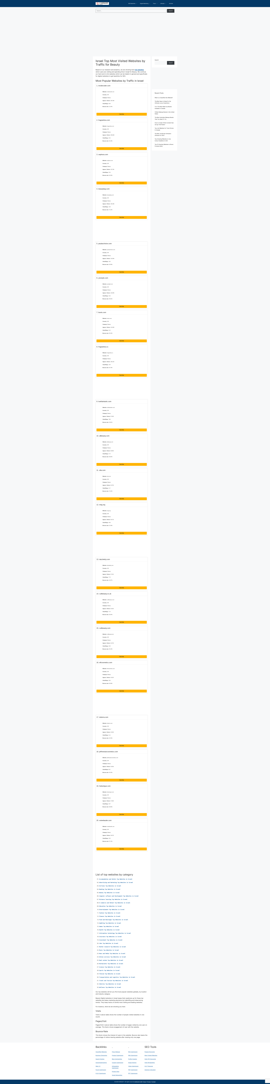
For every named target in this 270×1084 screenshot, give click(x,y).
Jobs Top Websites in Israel (108, 943)
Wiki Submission (132, 1055)
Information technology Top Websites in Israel (115, 933)
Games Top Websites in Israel (109, 926)
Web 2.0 (98, 1066)
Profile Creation (132, 1059)
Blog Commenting (117, 1059)
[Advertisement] (135, 24)
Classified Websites (101, 1052)
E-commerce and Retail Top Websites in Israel (114, 902)
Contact (154, 1081)
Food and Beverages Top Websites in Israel (113, 919)
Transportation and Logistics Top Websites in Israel (117, 977)
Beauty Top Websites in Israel (109, 892)
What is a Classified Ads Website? (164, 97)
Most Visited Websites (151, 1055)
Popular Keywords (150, 1052)
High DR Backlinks (150, 1062)
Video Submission (133, 1066)
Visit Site (121, 114)
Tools (154, 3)
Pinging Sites (115, 1071)
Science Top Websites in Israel (109, 967)
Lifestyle (162, 3)
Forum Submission (101, 1070)
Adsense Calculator (150, 1070)
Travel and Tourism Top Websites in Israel (113, 980)
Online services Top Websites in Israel (112, 957)
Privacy (149, 1081)
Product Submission (117, 1055)
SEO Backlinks (131, 3)
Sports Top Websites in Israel (109, 970)
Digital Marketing (144, 3)
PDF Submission (132, 1070)
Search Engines (100, 1059)
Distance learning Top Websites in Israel (113, 899)
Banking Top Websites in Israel (109, 889)
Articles (171, 3)
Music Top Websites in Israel (109, 950)
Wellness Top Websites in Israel (110, 987)
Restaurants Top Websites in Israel (111, 963)
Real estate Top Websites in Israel (111, 960)
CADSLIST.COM (138, 1081)
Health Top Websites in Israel (109, 930)
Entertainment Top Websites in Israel (112, 909)
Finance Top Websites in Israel (109, 916)
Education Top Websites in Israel (110, 906)
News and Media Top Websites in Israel (112, 953)
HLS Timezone (149, 1066)
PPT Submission (132, 1073)
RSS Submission (132, 1052)
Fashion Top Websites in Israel (109, 913)
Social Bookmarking (101, 1062)
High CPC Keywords (150, 1059)
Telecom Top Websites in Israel (109, 974)
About (144, 1081)
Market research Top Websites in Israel (112, 946)
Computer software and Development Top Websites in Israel (119, 896)
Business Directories (101, 1055)
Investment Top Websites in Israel (110, 940)
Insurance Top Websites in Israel (110, 936)
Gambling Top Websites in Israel (110, 923)
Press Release (116, 1052)
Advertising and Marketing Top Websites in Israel (116, 882)
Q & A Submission (101, 1073)
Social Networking (117, 1075)
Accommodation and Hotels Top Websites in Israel (115, 879)
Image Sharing (132, 1062)
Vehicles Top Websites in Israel (110, 984)
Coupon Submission (117, 1062)
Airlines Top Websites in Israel (110, 886)
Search (171, 10)
